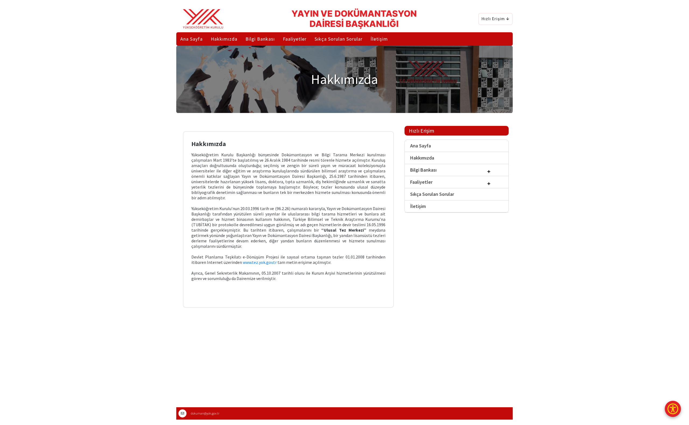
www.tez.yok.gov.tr (260, 262)
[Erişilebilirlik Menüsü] (673, 409)
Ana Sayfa (191, 39)
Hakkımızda (422, 158)
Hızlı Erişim (493, 19)
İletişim (379, 39)
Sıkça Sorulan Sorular (339, 39)
